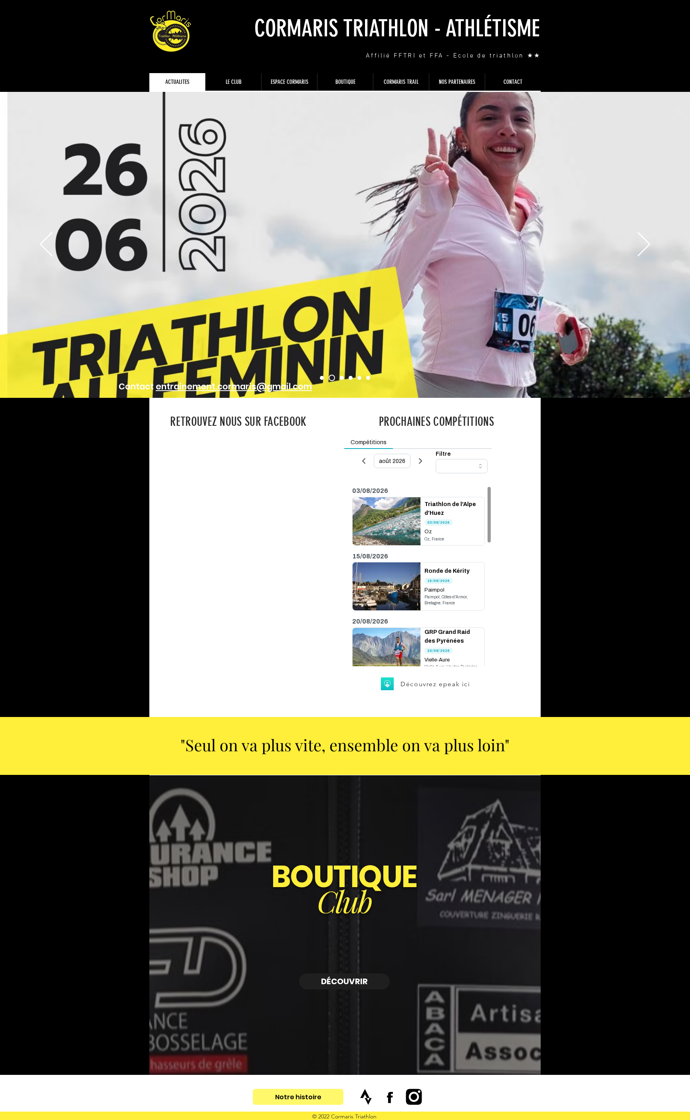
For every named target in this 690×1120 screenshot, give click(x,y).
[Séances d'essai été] (340, 378)
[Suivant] (644, 245)
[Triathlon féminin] (331, 378)
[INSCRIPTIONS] (322, 378)
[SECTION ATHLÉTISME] (368, 378)
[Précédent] (46, 245)
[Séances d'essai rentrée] (351, 378)
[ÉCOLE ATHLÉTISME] (359, 378)
